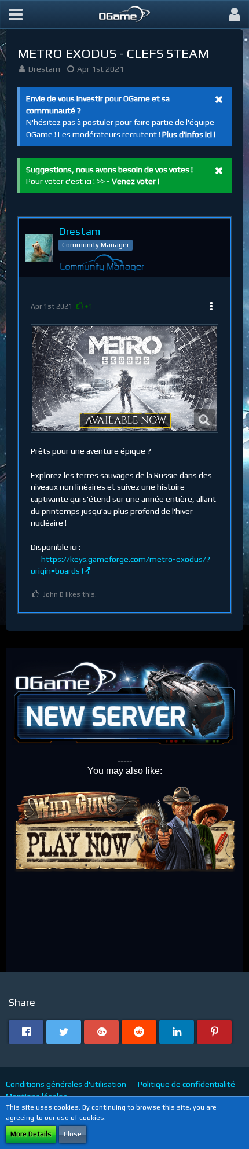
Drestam (44, 69)
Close (73, 1134)
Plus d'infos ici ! (188, 134)
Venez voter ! (135, 181)
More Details (31, 1134)
